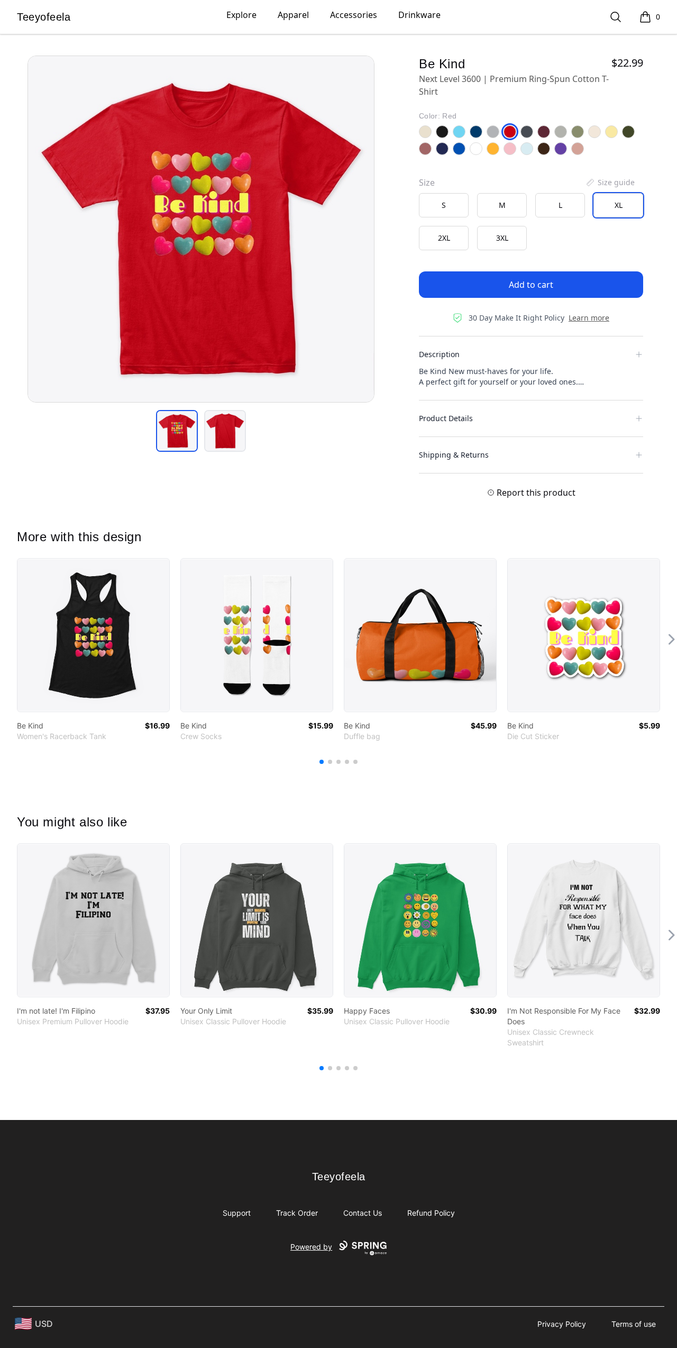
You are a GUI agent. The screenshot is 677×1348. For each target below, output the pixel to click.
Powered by (311, 1246)
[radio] (444, 205)
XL (619, 205)
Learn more (589, 318)
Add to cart (531, 284)
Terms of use (633, 1323)
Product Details (446, 418)
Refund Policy (431, 1212)
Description (439, 354)
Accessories (353, 15)
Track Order (297, 1212)
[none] (610, 182)
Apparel (293, 15)
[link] (93, 635)
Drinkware (419, 15)
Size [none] (427, 182)
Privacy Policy (561, 1323)
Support (237, 1212)
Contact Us (362, 1212)
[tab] (177, 431)
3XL (502, 238)
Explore (241, 15)
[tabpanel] (201, 229)
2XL (444, 238)
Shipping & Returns (454, 455)
